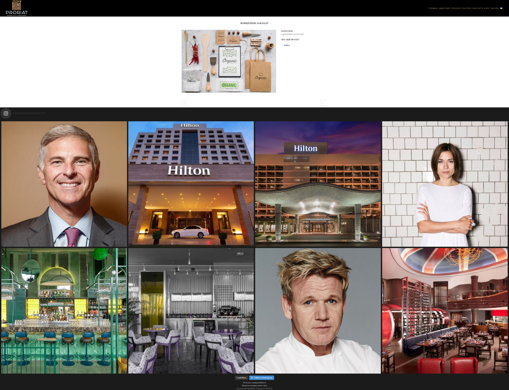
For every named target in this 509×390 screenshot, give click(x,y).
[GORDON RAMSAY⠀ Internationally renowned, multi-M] (318, 311)
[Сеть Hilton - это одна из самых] (191, 184)
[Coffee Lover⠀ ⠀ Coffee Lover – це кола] (191, 311)
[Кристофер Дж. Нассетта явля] (64, 184)
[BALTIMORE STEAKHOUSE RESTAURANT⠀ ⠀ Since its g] (445, 311)
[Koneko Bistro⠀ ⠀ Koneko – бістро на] (64, 311)
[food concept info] (229, 94)
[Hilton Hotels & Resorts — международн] (318, 184)
